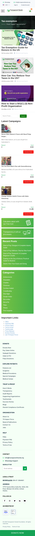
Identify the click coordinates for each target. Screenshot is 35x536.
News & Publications (10, 422)
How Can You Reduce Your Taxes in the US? (15, 76)
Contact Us (6, 425)
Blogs (4, 404)
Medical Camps (8, 379)
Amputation (6, 280)
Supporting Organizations (11, 396)
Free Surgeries (7, 310)
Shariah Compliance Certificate (13, 407)
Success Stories (8, 402)
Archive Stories (10, 333)
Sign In (16, 5)
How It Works (7, 388)
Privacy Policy (9, 325)
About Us (6, 416)
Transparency (7, 391)
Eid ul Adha (6, 299)
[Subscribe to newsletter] (25, 468)
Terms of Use (9, 327)
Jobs (4, 427)
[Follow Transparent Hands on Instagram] (9, 501)
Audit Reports (7, 394)
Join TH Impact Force (11, 335)
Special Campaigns (9, 376)
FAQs (4, 437)
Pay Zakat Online (8, 350)
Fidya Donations (8, 358)
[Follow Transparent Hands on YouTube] (25, 501)
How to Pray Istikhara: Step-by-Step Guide (17, 250)
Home (3, 24)
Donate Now (28, 152)
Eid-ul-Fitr (6, 302)
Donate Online (7, 296)
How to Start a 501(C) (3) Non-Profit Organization (17, 104)
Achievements (7, 277)
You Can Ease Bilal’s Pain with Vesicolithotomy (16, 166)
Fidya (5, 305)
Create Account (25, 5)
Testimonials (9, 329)
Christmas (6, 285)
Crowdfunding (7, 291)
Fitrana (5, 308)
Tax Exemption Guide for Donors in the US (14, 48)
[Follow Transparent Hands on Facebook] (4, 501)
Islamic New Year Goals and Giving (15, 264)
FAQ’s (7, 322)
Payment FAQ (9, 323)
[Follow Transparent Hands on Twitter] (15, 501)
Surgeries (6, 371)
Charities (6, 282)
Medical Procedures (9, 373)
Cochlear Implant (8, 288)
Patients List (7, 368)
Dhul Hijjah (6, 294)
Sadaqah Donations (9, 353)
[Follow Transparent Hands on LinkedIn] (20, 501)
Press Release (9, 331)
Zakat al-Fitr (7, 356)
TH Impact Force (8, 419)
